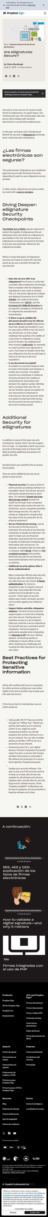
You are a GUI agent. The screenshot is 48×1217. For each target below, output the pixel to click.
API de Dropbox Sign (11, 1006)
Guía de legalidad (9, 1119)
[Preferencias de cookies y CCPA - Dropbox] (24, 1202)
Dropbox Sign (8, 1001)
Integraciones (8, 1016)
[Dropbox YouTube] (14, 1133)
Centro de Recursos (10, 1114)
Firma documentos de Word (35, 1037)
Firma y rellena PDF (34, 1013)
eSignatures (29, 135)
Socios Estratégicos (34, 1104)
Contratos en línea (33, 1018)
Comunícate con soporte (9, 1066)
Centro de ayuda (9, 1052)
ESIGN (12, 300)
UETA (28, 303)
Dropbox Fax (7, 1011)
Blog (6, 44)
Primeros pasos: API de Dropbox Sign (12, 1089)
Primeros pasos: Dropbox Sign (9, 1081)
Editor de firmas (33, 1031)
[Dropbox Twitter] (3, 1133)
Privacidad (30, 1065)
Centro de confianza (10, 1124)
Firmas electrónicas (34, 1003)
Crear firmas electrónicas (31, 1025)
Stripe (28, 551)
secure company (25, 192)
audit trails (27, 345)
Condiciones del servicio (33, 1058)
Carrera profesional (34, 1052)
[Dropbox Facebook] (9, 1133)
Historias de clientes (10, 1109)
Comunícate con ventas (9, 1058)
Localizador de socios (35, 1109)
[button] (45, 13)
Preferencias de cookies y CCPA (9, 1074)
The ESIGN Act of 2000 (13, 229)
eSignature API (18, 635)
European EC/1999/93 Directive (24, 306)
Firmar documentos (34, 1008)
